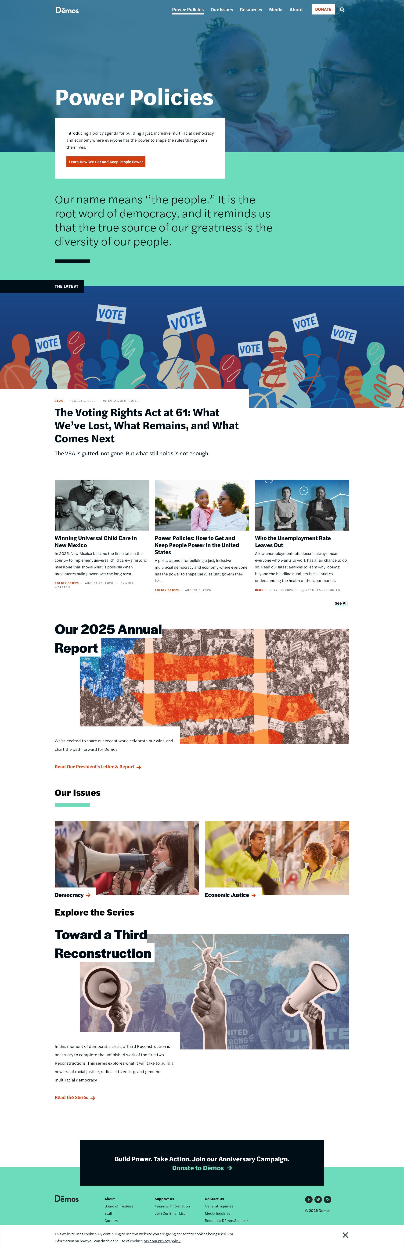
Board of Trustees (119, 1206)
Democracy (69, 894)
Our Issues (222, 9)
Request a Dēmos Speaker (226, 1220)
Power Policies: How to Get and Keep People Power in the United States (197, 545)
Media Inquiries (217, 1213)
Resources (251, 9)
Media (276, 9)
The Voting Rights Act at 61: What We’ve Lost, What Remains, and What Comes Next (147, 424)
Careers (111, 1220)
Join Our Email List (170, 1213)
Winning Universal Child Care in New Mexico (96, 541)
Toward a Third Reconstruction (103, 943)
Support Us (164, 1198)
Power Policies (188, 9)
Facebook (309, 1199)
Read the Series (71, 1097)
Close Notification (339, 1237)
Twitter (318, 1199)
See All (341, 603)
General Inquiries (219, 1206)
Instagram (327, 1199)
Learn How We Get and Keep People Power (106, 161)
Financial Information (172, 1206)
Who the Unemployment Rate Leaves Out (293, 541)
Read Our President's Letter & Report (94, 766)
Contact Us (214, 1198)
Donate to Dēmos (198, 1167)
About (296, 9)
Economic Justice (227, 894)
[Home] (67, 15)
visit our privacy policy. (162, 1240)
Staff (108, 1213)
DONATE (323, 9)
